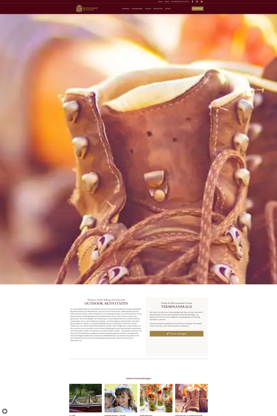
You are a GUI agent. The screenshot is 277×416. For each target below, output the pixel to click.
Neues (160, 1)
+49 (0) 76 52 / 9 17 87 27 (181, 1)
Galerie (167, 1)
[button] (125, 8)
